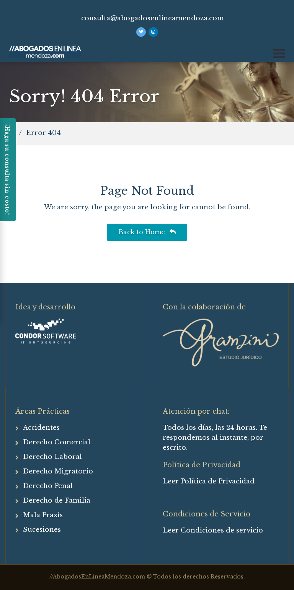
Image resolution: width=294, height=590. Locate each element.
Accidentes (41, 428)
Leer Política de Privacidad (209, 481)
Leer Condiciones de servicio (213, 530)
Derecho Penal (48, 486)
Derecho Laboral (52, 457)
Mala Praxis (43, 515)
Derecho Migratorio (58, 471)
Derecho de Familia (56, 500)
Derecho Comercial (56, 442)
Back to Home (142, 232)
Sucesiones (42, 530)
